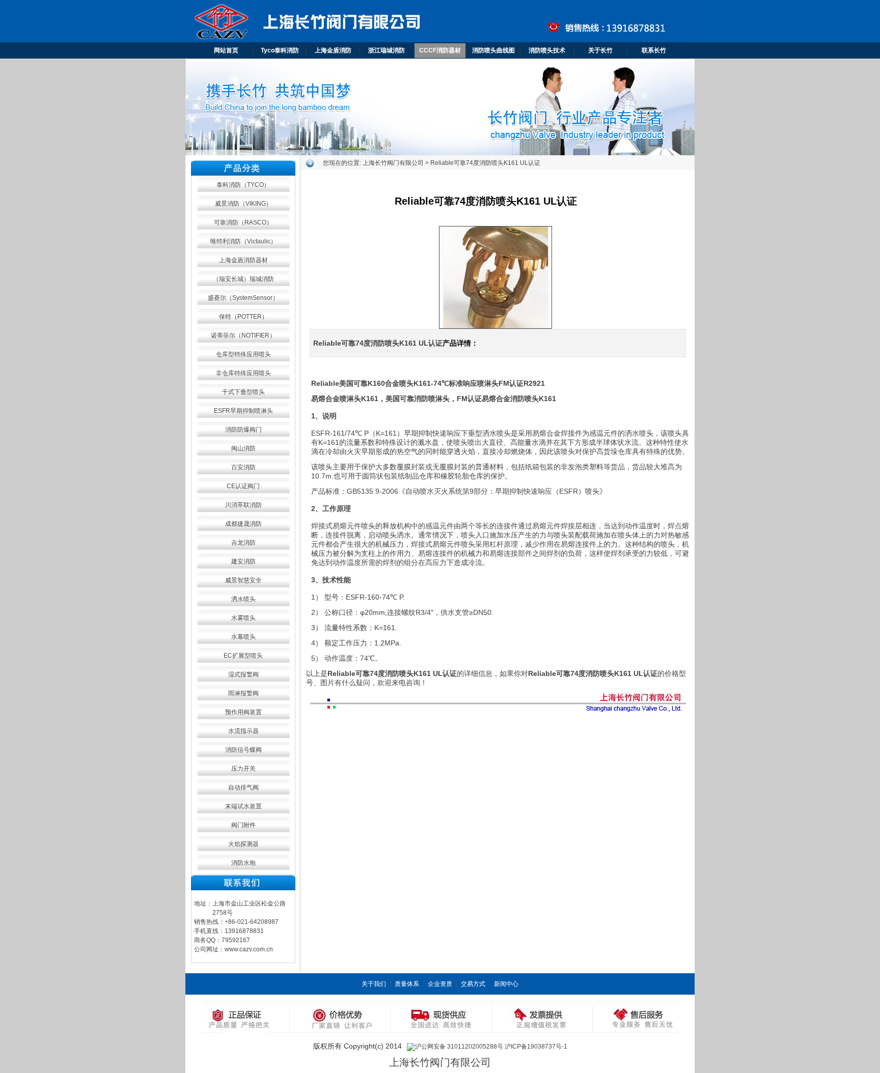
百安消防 (243, 467)
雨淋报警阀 (243, 693)
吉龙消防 (243, 542)
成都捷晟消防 (243, 523)
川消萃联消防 (243, 505)
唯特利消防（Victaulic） (243, 241)
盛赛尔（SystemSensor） (243, 297)
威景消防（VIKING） (243, 203)
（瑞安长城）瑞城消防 (243, 279)
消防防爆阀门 (243, 429)
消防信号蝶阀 (243, 749)
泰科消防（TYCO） (243, 184)
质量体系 (407, 983)
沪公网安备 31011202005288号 (459, 1046)
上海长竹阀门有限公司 (393, 162)
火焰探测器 (243, 844)
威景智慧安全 (243, 580)
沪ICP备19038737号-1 (536, 1046)
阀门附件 (243, 825)
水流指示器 (243, 731)
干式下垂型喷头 (243, 392)
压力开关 (243, 768)
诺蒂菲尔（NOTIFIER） (243, 335)
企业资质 (440, 983)
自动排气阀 (243, 787)
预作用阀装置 (243, 712)
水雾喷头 (243, 618)
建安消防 (243, 561)
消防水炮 (243, 862)
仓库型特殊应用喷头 (243, 354)
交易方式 (473, 983)
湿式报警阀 (243, 674)
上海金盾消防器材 (243, 260)
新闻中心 (506, 983)
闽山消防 (243, 448)
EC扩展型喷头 (243, 655)
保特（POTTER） (243, 316)
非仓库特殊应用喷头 (243, 373)
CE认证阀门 (243, 486)
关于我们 (374, 983)
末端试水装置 (243, 806)
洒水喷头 (243, 599)
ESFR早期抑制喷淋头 (243, 410)
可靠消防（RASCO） (243, 222)
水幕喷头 (243, 636)
